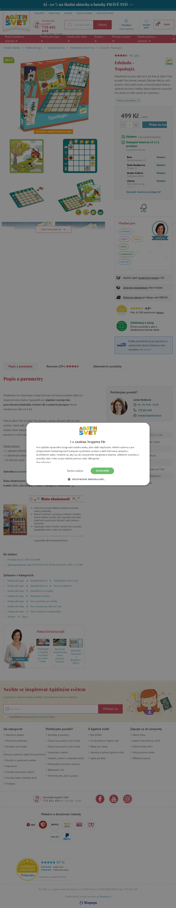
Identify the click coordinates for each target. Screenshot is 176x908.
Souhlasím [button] (102, 470)
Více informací (43, 462)
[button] (88, 479)
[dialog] (88, 454)
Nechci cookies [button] (75, 470)
